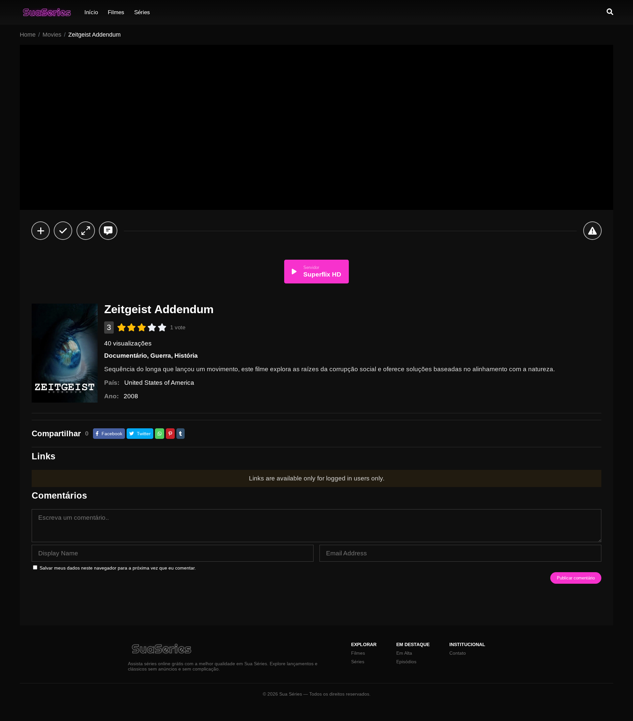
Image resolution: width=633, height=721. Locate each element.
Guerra (160, 355)
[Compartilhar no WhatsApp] (159, 433)
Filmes (116, 12)
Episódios (406, 661)
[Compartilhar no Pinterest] (170, 433)
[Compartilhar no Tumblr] (180, 433)
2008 (131, 396)
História (186, 355)
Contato (457, 653)
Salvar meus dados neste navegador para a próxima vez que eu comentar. (118, 568)
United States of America (159, 382)
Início (91, 12)
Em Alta (404, 653)
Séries (142, 12)
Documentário (125, 355)
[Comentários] (108, 230)
